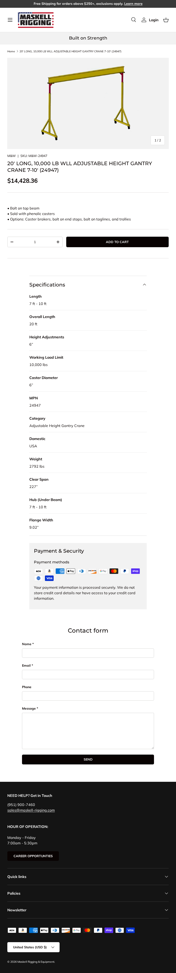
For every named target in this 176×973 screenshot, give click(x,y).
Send (88, 759)
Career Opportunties (33, 856)
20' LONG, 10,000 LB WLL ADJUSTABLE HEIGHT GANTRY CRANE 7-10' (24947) (70, 51)
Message (29, 708)
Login (154, 20)
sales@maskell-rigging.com (31, 810)
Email (26, 665)
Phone (26, 687)
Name (26, 644)
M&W (11, 156)
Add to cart (117, 242)
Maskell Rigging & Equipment (35, 961)
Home (11, 51)
